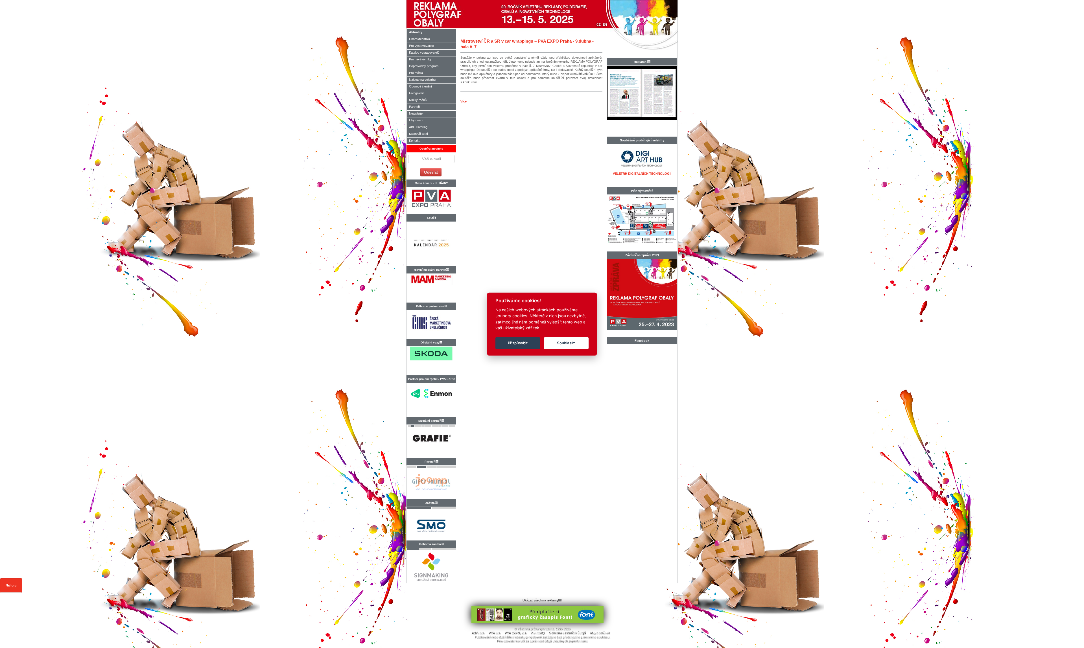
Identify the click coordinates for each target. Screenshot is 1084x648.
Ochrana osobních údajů (566, 632)
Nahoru (11, 585)
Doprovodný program (423, 66)
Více (463, 101)
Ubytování (416, 120)
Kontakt (414, 140)
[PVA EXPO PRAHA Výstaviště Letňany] (431, 200)
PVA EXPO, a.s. (515, 632)
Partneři (414, 106)
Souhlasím (566, 343)
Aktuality (415, 32)
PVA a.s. (494, 632)
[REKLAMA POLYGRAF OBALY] (453, 14)
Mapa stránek (599, 632)
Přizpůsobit (518, 343)
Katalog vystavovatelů (424, 52)
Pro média (416, 73)
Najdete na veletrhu (422, 79)
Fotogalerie (416, 93)
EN (605, 24)
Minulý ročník (418, 100)
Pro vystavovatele (421, 45)
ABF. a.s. (477, 632)
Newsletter (416, 113)
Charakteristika (419, 39)
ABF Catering (418, 127)
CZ (598, 24)
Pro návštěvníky (420, 59)
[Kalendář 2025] (431, 245)
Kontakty (537, 632)
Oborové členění (420, 86)
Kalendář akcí (418, 133)
